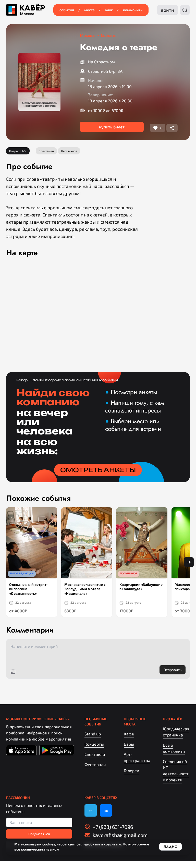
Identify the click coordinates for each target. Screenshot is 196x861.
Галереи (131, 770)
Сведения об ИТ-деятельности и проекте (176, 770)
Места (89, 10)
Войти (167, 10)
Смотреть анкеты (98, 470)
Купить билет (112, 126)
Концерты (94, 744)
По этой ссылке (136, 844)
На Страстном (101, 61)
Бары (129, 744)
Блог (109, 10)
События (66, 10)
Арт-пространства (137, 757)
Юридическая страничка (176, 731)
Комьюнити (132, 10)
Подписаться (39, 834)
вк (106, 810)
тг (90, 810)
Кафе (129, 733)
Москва (27, 14)
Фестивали (95, 764)
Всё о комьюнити (174, 748)
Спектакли (94, 754)
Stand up (92, 733)
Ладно (170, 846)
